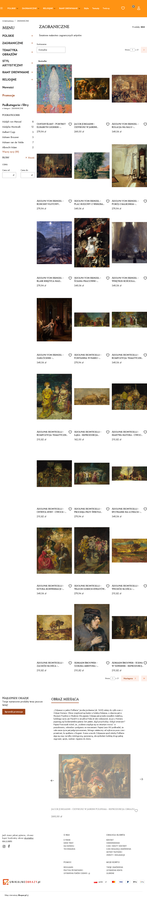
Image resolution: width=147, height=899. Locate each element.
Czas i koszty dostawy (116, 846)
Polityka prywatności (73, 870)
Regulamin (68, 867)
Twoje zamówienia (114, 867)
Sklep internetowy (16, 895)
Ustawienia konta (114, 870)
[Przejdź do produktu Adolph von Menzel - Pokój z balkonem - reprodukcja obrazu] (129, 166)
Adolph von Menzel (18, 121)
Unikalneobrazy (8, 21)
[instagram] (4, 846)
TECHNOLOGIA (69, 849)
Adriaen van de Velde (18, 142)
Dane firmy (69, 843)
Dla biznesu (69, 846)
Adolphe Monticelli (18, 127)
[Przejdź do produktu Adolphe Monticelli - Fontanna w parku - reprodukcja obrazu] (91, 320)
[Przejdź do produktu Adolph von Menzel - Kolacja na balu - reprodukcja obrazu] (129, 89)
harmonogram (113, 843)
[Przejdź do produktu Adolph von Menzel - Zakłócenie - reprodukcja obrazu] (54, 320)
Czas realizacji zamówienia (118, 849)
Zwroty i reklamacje (115, 855)
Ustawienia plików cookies (76, 873)
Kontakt (110, 840)
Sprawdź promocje (14, 711)
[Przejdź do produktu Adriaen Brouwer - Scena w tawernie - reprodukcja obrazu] (129, 627)
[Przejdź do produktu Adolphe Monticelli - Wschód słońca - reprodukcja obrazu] (129, 550)
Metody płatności (114, 852)
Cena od (6, 170)
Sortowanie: (42, 44)
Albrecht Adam (18, 147)
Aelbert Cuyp (18, 132)
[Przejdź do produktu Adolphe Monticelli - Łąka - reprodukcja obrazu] (91, 396)
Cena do (24, 170)
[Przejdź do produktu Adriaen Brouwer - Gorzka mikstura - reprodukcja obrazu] (91, 627)
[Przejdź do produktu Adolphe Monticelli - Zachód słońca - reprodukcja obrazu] (54, 627)
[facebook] (9, 846)
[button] (1, 8)
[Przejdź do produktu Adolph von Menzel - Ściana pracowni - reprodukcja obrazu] (91, 243)
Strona (127, 50)
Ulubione (110, 873)
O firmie (67, 840)
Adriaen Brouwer (18, 137)
